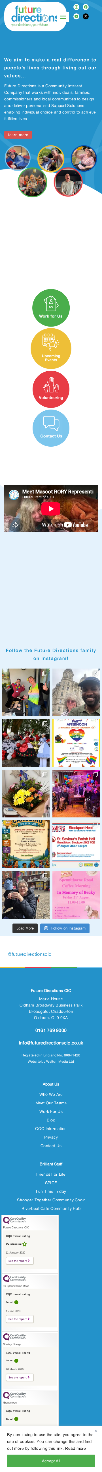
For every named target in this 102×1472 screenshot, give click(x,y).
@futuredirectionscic (30, 954)
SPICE (51, 1182)
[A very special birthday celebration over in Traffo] (76, 794)
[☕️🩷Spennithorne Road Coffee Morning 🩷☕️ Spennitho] (76, 895)
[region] (51, 1449)
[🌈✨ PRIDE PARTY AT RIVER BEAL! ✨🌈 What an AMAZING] (26, 692)
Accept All (51, 1460)
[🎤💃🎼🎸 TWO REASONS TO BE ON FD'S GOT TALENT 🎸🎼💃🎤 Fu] (76, 844)
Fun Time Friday (51, 1191)
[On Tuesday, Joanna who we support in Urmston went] (26, 794)
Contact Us (51, 1145)
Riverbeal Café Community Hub (51, 1208)
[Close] (96, 1431)
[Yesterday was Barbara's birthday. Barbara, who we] (26, 895)
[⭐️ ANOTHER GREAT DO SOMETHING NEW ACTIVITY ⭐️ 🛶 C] (26, 844)
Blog (51, 1119)
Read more (75, 1448)
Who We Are (51, 1094)
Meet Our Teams (51, 1102)
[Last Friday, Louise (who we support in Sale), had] (76, 692)
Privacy (51, 1137)
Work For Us (51, 1111)
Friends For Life (50, 1174)
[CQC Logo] (14, 1222)
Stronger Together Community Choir (51, 1199)
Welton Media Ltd (60, 1061)
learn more (18, 134)
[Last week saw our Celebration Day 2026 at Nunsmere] (26, 743)
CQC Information (51, 1128)
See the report (17, 1260)
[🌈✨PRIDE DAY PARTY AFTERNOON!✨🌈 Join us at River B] (76, 743)
